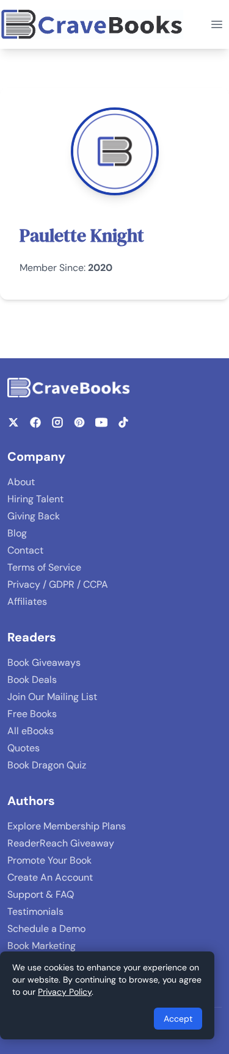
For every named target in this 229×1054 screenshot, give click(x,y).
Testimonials (35, 911)
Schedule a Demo (46, 928)
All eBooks (30, 730)
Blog (17, 533)
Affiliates (27, 601)
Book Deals (32, 679)
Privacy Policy (65, 991)
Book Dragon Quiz (46, 765)
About (21, 481)
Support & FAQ (40, 894)
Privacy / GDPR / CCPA (57, 584)
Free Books (32, 713)
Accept (178, 1018)
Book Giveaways (44, 662)
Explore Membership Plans (66, 826)
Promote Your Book (49, 860)
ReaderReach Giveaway (60, 843)
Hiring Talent (35, 499)
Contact (25, 550)
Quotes (23, 748)
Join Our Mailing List (52, 696)
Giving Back (33, 516)
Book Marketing (41, 945)
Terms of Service (44, 567)
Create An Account (50, 877)
